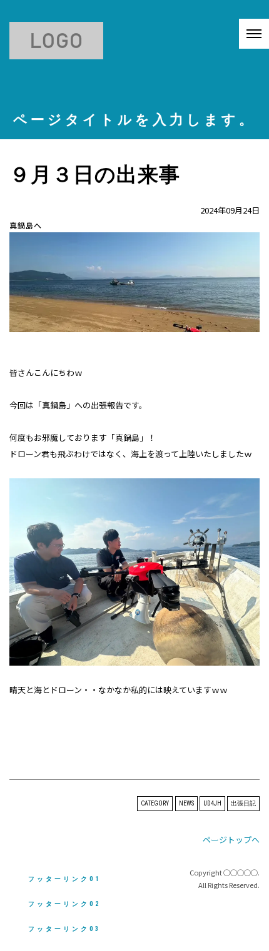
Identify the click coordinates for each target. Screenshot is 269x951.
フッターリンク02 (64, 903)
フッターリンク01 (64, 878)
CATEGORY (155, 803)
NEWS (186, 803)
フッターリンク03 (64, 928)
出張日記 (243, 803)
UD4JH (212, 803)
